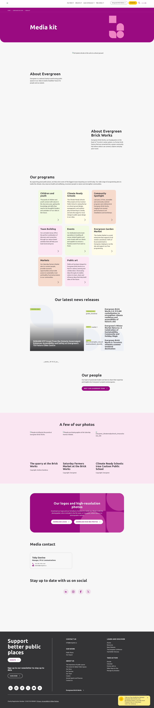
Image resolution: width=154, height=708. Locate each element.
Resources (110, 645)
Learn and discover (18, 10)
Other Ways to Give (112, 668)
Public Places (70, 652)
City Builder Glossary (113, 651)
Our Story (69, 669)
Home (9, 10)
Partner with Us (111, 666)
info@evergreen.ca (71, 642)
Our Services (69, 671)
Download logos (60, 522)
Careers (68, 676)
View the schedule (130, 703)
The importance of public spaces (75, 664)
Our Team (69, 673)
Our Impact (69, 655)
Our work (70, 649)
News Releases (111, 647)
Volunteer (110, 664)
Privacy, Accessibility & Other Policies (48, 701)
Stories (109, 642)
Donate (132, 2)
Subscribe (14, 676)
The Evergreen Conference (114, 649)
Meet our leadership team (94, 388)
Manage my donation (113, 670)
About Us (70, 661)
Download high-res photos (87, 522)
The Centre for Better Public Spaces (76, 667)
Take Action (112, 658)
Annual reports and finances (74, 678)
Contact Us (71, 639)
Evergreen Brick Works (118, 2)
